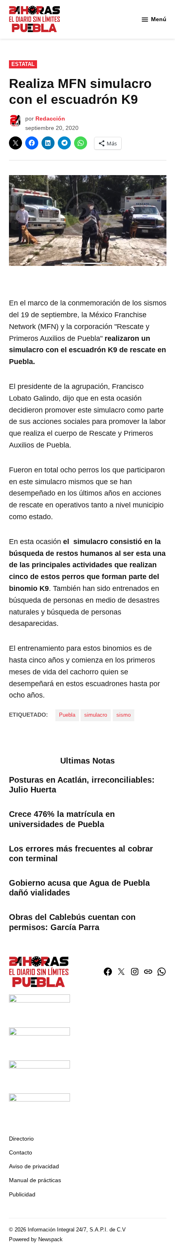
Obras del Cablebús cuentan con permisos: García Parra (72, 922)
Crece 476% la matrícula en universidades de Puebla (62, 819)
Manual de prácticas (35, 1180)
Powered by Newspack (36, 1239)
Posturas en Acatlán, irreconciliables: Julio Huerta (82, 784)
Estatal (23, 64)
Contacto (20, 1152)
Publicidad (22, 1194)
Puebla (67, 715)
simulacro (95, 715)
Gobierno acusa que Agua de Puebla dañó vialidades (79, 887)
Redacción (50, 118)
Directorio (21, 1138)
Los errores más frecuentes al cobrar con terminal (81, 853)
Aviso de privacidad (34, 1166)
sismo (123, 715)
